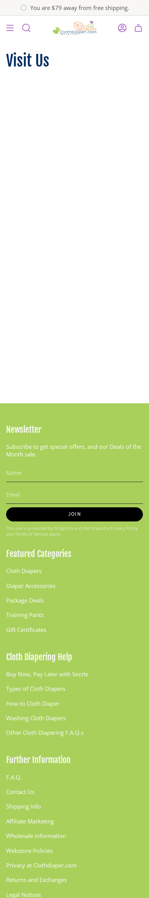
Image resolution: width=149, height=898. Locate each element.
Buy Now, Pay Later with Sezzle (47, 674)
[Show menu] (10, 28)
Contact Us (20, 792)
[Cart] (138, 28)
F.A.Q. (14, 777)
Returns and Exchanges (36, 879)
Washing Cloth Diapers (36, 718)
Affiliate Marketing (30, 821)
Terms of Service (31, 534)
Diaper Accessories (30, 585)
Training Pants (25, 615)
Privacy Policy (124, 528)
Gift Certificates (26, 629)
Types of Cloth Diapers (35, 688)
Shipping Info (23, 806)
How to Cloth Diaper (33, 703)
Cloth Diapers (24, 571)
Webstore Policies (29, 850)
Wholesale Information (36, 836)
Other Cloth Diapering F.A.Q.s (45, 732)
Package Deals (25, 600)
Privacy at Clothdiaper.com (41, 865)
